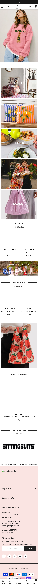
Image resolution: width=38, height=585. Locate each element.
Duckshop (29, 309)
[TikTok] (20, 556)
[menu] (2, 7)
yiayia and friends (10, 249)
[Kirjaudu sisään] (30, 7)
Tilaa (30, 548)
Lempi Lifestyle (29, 249)
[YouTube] (25, 556)
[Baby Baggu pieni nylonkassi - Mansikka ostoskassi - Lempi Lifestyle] (19, 345)
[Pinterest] (15, 556)
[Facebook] (4, 556)
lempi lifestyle (19, 414)
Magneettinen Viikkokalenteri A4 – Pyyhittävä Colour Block (29, 252)
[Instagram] (9, 556)
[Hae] (8, 7)
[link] (10, 582)
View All (19, 434)
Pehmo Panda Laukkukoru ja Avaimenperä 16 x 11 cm (19, 416)
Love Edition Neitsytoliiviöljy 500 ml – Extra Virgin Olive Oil (10, 252)
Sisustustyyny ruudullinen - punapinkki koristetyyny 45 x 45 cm (9, 311)
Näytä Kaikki (19, 227)
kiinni (36, 63)
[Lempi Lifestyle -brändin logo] (19, 447)
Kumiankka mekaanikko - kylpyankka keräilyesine (29, 311)
